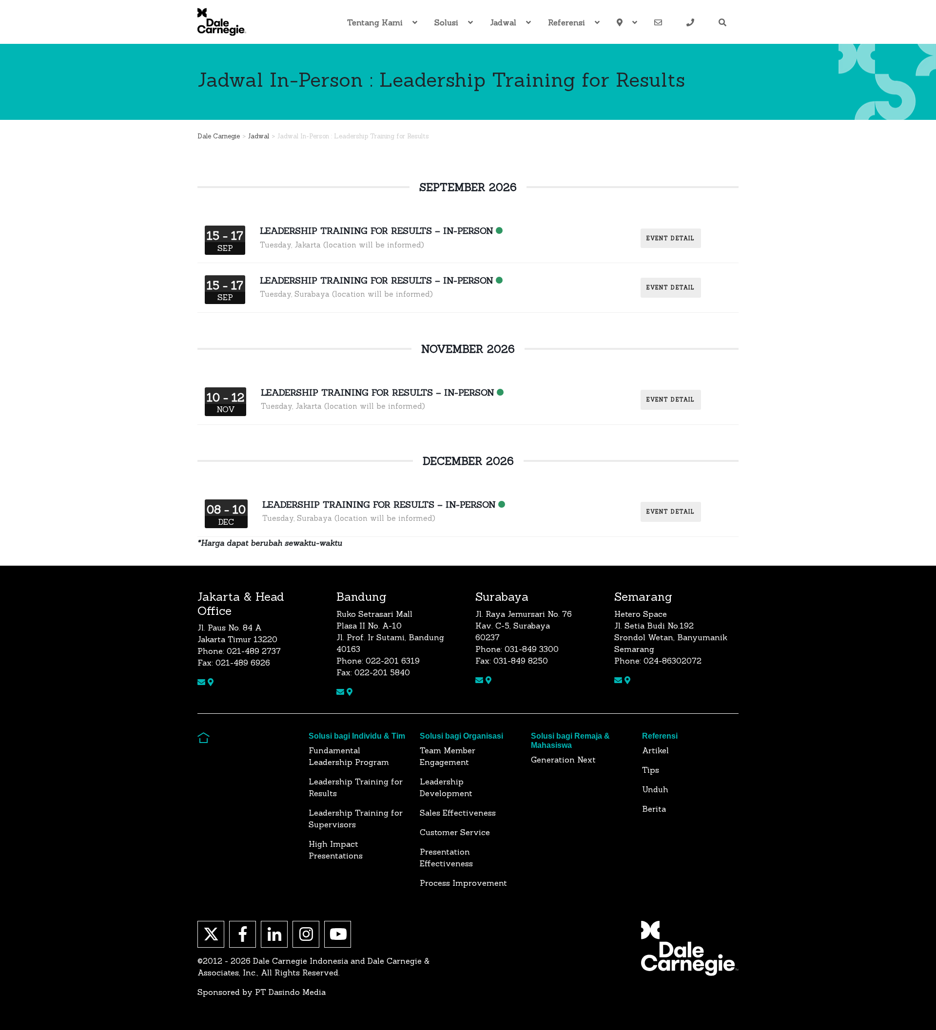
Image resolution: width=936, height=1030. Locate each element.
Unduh (655, 789)
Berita (654, 809)
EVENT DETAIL (670, 238)
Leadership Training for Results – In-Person (376, 230)
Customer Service (455, 832)
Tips (650, 770)
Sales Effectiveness (458, 813)
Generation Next (563, 759)
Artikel (655, 750)
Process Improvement (463, 883)
